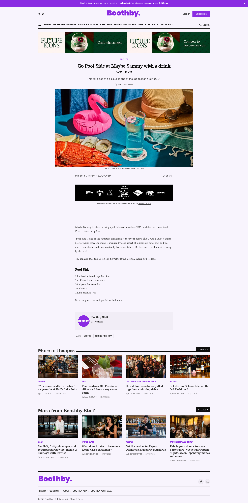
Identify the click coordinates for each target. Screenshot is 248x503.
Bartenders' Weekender (181, 442)
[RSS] (43, 13)
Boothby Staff (125, 84)
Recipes (124, 59)
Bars (84, 381)
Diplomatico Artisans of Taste (141, 381)
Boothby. (49, 499)
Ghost (72, 499)
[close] (244, 3)
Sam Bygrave (46, 393)
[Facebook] (39, 13)
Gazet (80, 499)
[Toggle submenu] (172, 25)
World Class (88, 442)
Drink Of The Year (103, 336)
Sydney (41, 381)
